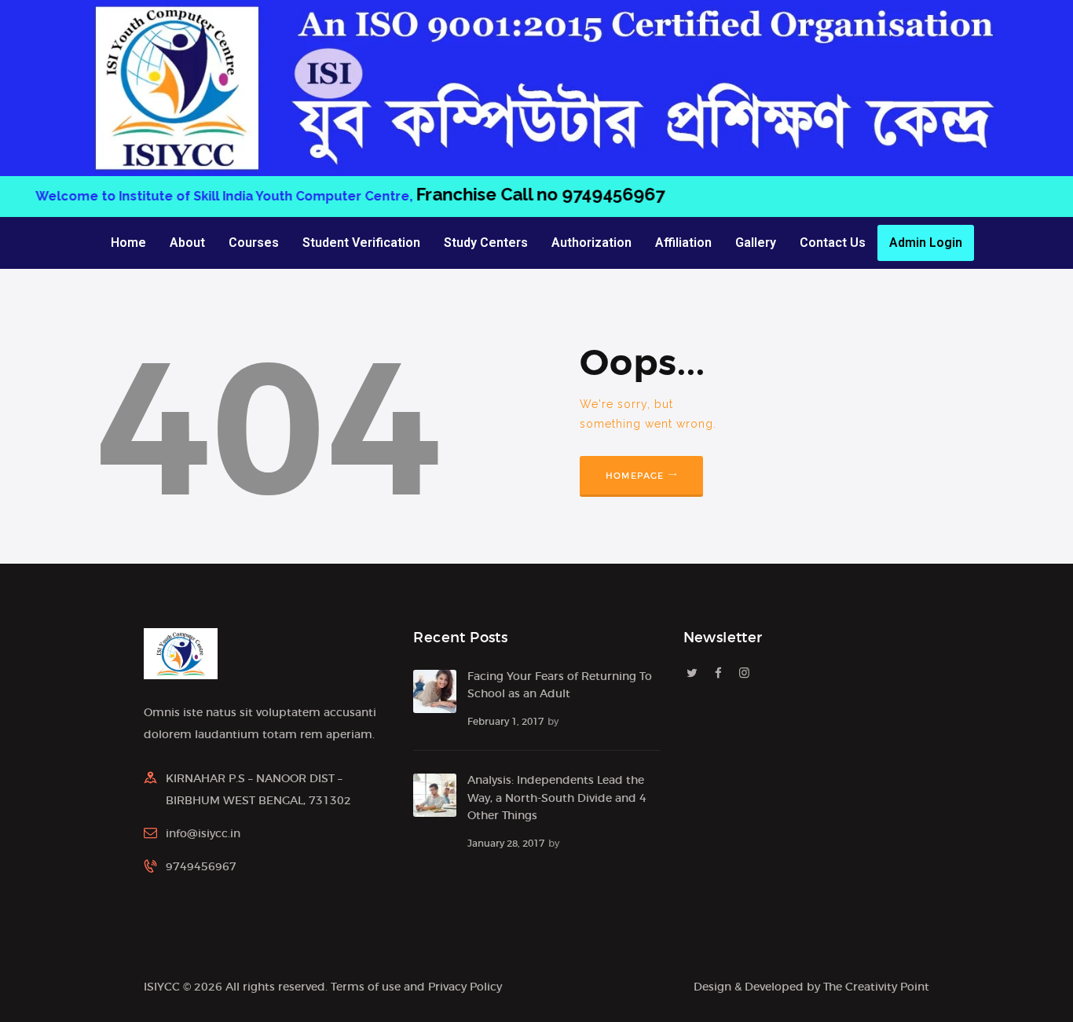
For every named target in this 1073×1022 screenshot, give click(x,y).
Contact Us (833, 242)
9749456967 (631, 194)
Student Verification (361, 242)
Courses (254, 242)
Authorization (591, 242)
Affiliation (683, 242)
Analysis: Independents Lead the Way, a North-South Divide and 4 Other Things (556, 797)
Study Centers (486, 242)
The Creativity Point (876, 987)
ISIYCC (162, 987)
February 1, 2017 (505, 721)
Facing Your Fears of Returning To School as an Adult (559, 684)
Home (128, 242)
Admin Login (925, 242)
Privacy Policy (465, 987)
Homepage (635, 475)
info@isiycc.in (203, 833)
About (187, 242)
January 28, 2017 (505, 843)
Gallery (755, 242)
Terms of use (366, 987)
